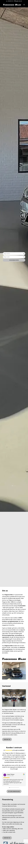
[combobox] (14, 253)
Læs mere (14, 533)
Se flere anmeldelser (14, 791)
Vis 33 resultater (14, 260)
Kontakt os (7, 739)
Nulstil (14, 264)
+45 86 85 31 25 (10, 1)
